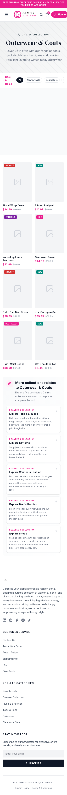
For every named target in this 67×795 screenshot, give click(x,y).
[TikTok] (29, 620)
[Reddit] (23, 620)
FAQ (5, 664)
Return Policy (10, 652)
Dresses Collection (13, 697)
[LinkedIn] (4, 620)
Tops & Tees (10, 709)
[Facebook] (17, 620)
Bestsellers (52, 80)
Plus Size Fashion (13, 703)
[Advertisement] (33, 121)
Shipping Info (10, 658)
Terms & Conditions (42, 788)
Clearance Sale (11, 722)
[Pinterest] (10, 620)
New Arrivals (33, 80)
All (20, 80)
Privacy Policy (22, 788)
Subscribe (33, 763)
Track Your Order (13, 646)
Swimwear (8, 716)
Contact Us (9, 640)
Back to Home (8, 80)
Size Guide (9, 671)
